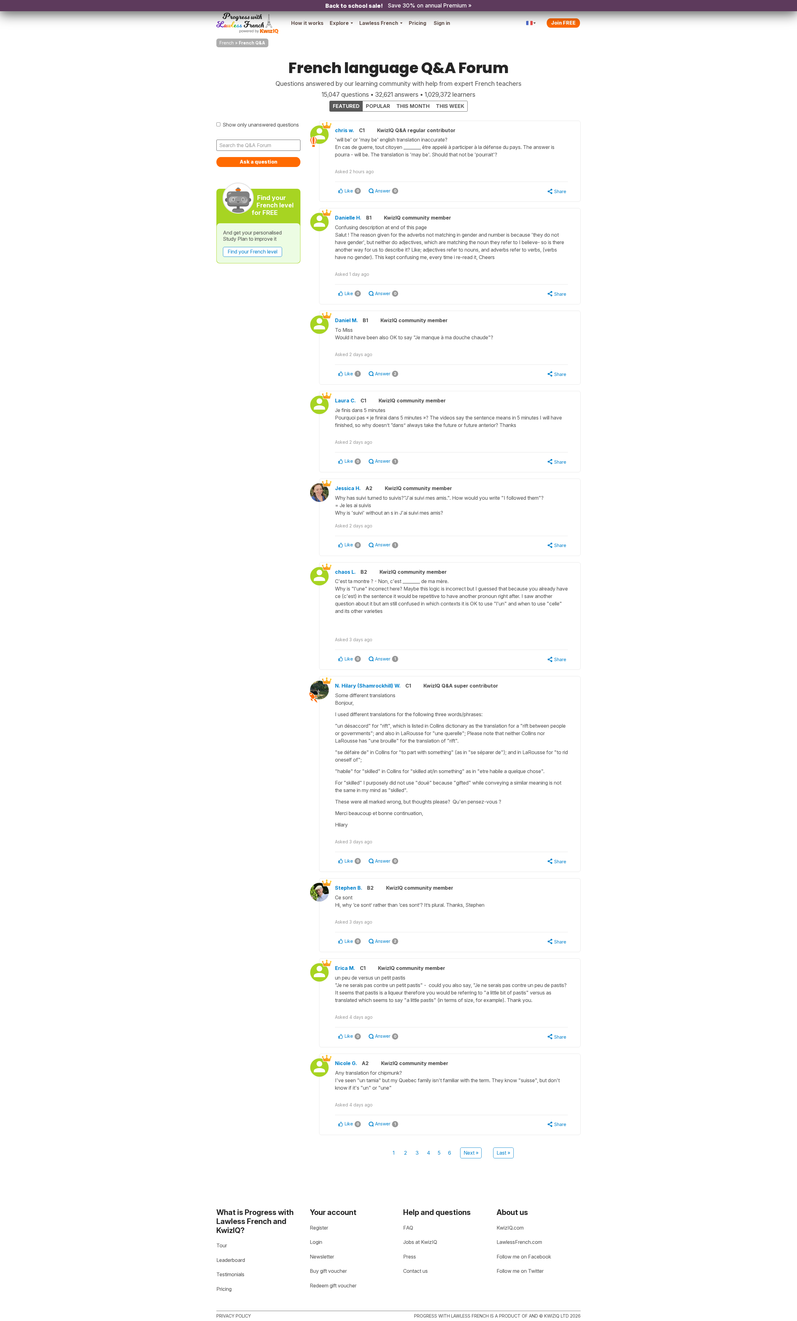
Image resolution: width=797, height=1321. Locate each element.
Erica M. (345, 968)
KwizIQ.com (510, 1228)
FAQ (408, 1228)
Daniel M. (346, 320)
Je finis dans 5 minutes (448, 417)
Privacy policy (233, 1316)
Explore (339, 23)
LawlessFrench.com (519, 1242)
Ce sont (409, 901)
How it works (307, 23)
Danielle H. (348, 218)
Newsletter (322, 1257)
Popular (378, 106)
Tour (221, 1245)
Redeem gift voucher (333, 1285)
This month (413, 106)
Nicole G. (346, 1063)
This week (450, 106)
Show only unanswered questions (261, 125)
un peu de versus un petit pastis (451, 989)
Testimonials (230, 1274)
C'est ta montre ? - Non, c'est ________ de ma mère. (451, 596)
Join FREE (563, 23)
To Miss (414, 334)
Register (319, 1228)
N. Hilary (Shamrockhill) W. (368, 686)
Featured (346, 106)
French (226, 42)
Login (316, 1242)
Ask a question (258, 162)
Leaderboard (230, 1260)
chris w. (344, 130)
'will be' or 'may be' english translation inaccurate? (444, 147)
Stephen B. (348, 888)
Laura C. (345, 400)
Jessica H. (348, 488)
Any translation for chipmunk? (447, 1080)
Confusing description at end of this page (449, 242)
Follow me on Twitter (520, 1271)
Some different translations (451, 760)
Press (409, 1257)
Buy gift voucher (328, 1271)
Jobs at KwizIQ (420, 1242)
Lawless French (378, 23)
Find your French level (252, 251)
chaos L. (345, 572)
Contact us (415, 1271)
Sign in (442, 23)
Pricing (417, 23)
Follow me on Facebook (524, 1257)
